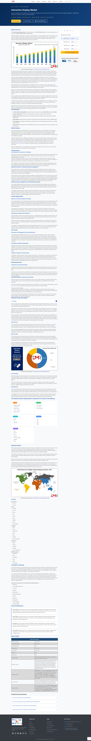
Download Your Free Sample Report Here (41, 69)
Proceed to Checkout (70, 52)
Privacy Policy (49, 723)
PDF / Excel (51, 17)
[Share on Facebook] (62, 31)
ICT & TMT (16, 6)
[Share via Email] (70, 31)
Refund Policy (49, 721)
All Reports (31, 731)
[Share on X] (65, 31)
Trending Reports (32, 729)
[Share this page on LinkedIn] (13, 733)
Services (38, 1)
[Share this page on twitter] (15, 733)
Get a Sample (16, 21)
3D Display (54, 81)
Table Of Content (27, 21)
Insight (49, 1)
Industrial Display (20, 143)
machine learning (30, 234)
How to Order (49, 727)
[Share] (73, 31)
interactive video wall (14, 285)
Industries (44, 1)
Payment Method (50, 731)
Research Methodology (41, 21)
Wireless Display (19, 180)
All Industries (31, 733)
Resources (55, 1)
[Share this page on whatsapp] (26, 733)
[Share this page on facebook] (18, 733)
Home (12, 6)
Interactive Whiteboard (17, 410)
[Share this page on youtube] (20, 733)
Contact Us (31, 725)
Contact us (61, 1)
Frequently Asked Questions (52, 729)
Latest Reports (32, 727)
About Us (33, 1)
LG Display (15, 588)
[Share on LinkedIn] (67, 31)
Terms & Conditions (50, 725)
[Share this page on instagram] (23, 733)
